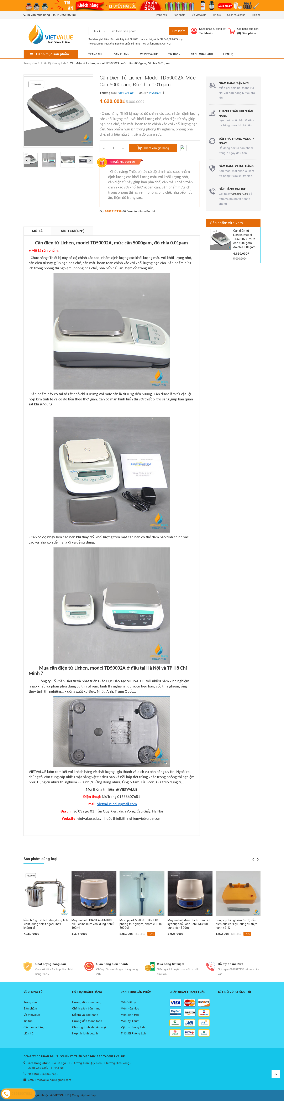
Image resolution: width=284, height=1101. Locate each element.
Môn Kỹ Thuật (130, 1021)
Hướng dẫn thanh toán (87, 1021)
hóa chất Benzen (151, 43)
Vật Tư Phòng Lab (133, 1027)
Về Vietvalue (199, 15)
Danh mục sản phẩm (52, 54)
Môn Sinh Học (130, 1014)
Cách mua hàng (236, 15)
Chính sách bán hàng (86, 1008)
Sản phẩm (179, 15)
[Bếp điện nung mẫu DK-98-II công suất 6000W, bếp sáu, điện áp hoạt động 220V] (238, 893)
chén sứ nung (133, 43)
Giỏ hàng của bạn (247, 28)
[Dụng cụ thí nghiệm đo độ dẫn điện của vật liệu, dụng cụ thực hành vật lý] (190, 893)
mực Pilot (103, 43)
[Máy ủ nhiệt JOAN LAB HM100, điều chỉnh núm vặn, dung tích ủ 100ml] (45, 893)
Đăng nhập (205, 28)
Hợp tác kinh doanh (85, 1033)
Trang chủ (161, 15)
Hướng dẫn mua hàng (86, 1002)
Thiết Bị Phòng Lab (133, 1033)
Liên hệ (256, 15)
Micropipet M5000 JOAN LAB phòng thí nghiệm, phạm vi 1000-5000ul (94, 924)
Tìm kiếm (178, 31)
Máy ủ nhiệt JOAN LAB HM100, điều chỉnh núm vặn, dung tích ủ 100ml (44, 924)
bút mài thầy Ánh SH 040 (154, 39)
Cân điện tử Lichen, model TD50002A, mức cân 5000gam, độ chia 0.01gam (244, 239)
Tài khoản (206, 33)
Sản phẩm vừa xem (226, 223)
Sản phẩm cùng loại (40, 859)
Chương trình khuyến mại (89, 1027)
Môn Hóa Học (130, 1008)
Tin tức (217, 15)
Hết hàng (32, 940)
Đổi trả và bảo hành (85, 1014)
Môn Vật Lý (128, 1002)
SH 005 (173, 39)
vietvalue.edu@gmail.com (54, 1079)
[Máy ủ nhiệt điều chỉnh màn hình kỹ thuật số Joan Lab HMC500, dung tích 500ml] (142, 893)
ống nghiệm (117, 43)
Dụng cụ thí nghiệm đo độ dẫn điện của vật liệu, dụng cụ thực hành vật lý (188, 924)
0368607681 (68, 14)
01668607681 (49, 1073)
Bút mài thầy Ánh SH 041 (124, 39)
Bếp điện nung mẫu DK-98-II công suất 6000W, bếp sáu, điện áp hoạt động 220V (238, 924)
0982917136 (113, 211)
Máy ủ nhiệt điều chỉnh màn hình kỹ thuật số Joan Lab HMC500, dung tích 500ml (141, 924)
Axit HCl (166, 43)
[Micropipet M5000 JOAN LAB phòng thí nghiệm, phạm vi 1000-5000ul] (94, 893)
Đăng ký (221, 28)
